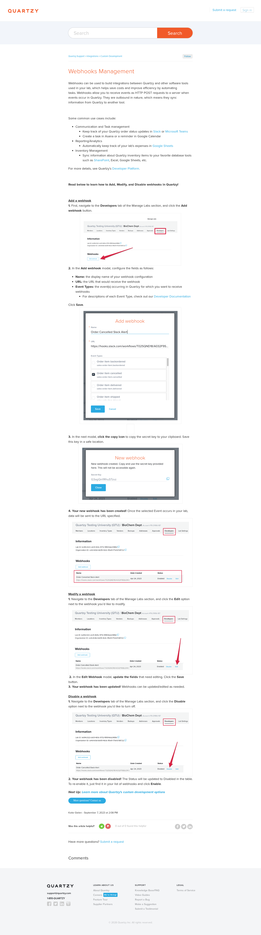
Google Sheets (164, 146)
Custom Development (111, 56)
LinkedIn (190, 826)
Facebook (177, 826)
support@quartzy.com (59, 893)
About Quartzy (101, 890)
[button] (101, 826)
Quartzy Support (76, 56)
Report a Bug (142, 899)
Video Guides (142, 895)
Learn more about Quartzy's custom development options (123, 792)
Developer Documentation (172, 296)
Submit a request (224, 10)
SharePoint (101, 160)
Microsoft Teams (176, 131)
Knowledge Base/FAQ (147, 890)
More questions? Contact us (87, 800)
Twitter (183, 826)
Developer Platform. (126, 168)
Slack (157, 131)
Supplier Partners (103, 904)
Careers (105, 895)
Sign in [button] (247, 10)
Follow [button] (187, 56)
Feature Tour (100, 899)
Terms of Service (186, 890)
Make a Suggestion (145, 904)
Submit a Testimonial (146, 909)
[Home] (23, 10)
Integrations (92, 56)
